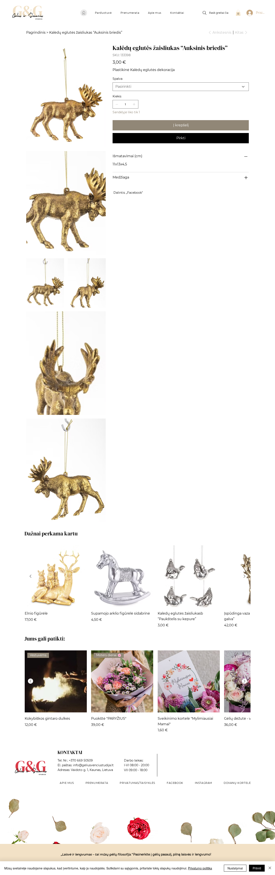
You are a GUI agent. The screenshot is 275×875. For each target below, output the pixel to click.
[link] (238, 13)
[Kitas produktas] (244, 576)
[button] (103, 13)
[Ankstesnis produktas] (30, 576)
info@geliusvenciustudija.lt (93, 765)
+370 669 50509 (81, 760)
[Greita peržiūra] (56, 576)
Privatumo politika (200, 868)
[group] (137, 586)
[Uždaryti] (269, 868)
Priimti (257, 868)
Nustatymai (235, 868)
